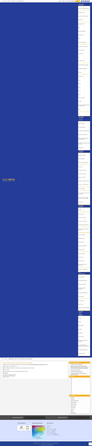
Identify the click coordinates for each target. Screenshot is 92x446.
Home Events (73, 399)
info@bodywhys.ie (53, 433)
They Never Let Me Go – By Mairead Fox (76, 364)
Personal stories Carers (74, 400)
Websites (72, 411)
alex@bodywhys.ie (56, 434)
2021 (71, 386)
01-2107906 (53, 431)
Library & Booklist (74, 402)
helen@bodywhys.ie (12, 375)
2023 (71, 383)
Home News (72, 397)
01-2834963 (54, 430)
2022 (71, 385)
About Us (60, 1)
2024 (71, 381)
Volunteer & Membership (71, 1)
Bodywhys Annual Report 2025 (75, 370)
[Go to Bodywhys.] (3, 358)
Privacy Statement (44, 443)
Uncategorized (73, 412)
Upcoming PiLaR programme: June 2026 (77, 371)
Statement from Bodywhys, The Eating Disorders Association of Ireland (78, 374)
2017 (71, 393)
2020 (71, 388)
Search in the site (62, 417)
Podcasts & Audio (73, 404)
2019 (71, 390)
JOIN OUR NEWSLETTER (17, 417)
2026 (71, 378)
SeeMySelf (72, 409)
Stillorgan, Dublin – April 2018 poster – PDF (10, 366)
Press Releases (73, 407)
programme (46, 364)
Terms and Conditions (55, 443)
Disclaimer (49, 443)
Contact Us (64, 1)
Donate (77, 1)
